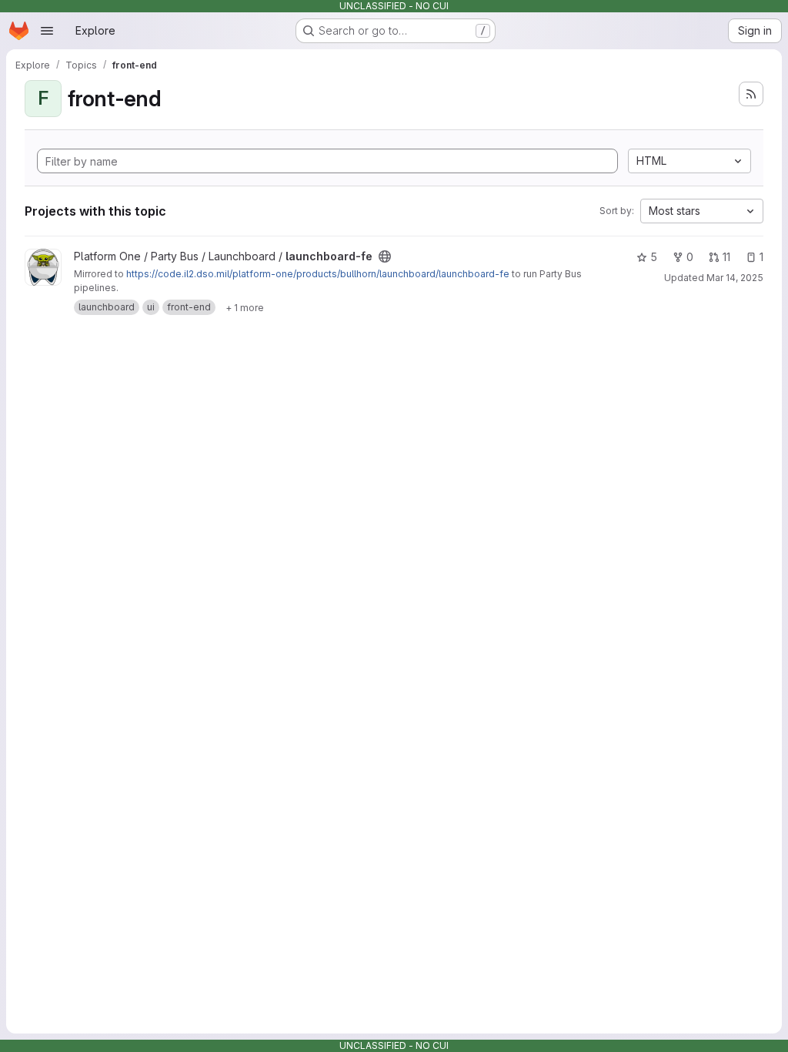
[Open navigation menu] (47, 30)
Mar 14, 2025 (734, 277)
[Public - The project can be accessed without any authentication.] (385, 256)
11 (726, 256)
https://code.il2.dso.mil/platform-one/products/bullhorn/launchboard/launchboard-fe (317, 274)
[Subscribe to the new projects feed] (751, 94)
